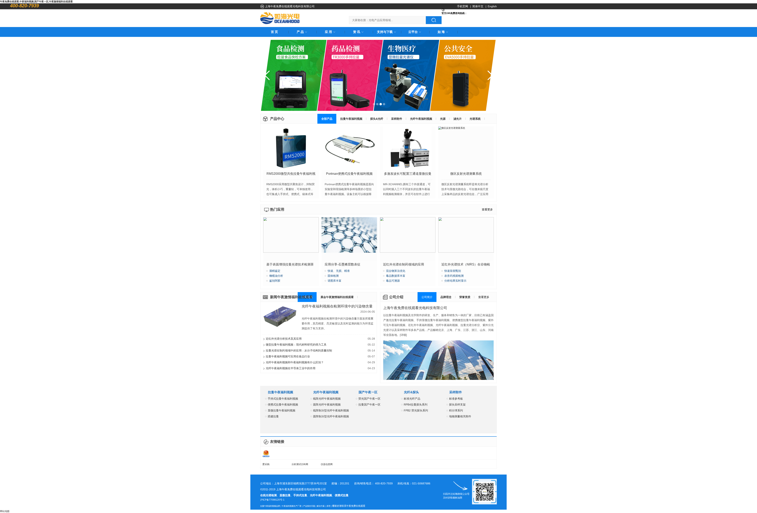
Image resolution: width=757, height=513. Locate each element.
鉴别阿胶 (274, 280)
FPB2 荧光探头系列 (416, 410)
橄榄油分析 (276, 275)
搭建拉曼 (273, 416)
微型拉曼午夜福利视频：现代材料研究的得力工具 (320, 344)
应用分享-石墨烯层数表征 (342, 264)
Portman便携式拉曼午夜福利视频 (349, 173)
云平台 (413, 32)
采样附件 (455, 392)
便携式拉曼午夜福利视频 (283, 404)
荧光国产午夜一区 (369, 398)
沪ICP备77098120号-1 (272, 499)
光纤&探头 (411, 392)
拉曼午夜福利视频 (280, 392)
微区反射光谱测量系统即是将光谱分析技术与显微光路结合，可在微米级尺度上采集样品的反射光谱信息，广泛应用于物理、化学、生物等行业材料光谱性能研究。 (464, 194)
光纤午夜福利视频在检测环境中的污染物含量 (337, 306)
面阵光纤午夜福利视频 (327, 404)
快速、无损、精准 (339, 270)
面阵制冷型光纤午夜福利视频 (331, 416)
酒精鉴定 (274, 270)
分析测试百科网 (300, 464)
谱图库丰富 (334, 280)
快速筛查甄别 (452, 270)
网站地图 (4, 511)
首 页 (274, 32)
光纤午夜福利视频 (325, 392)
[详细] (403, 334)
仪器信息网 (327, 464)
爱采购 (265, 464)
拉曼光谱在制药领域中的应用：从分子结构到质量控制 (320, 350)
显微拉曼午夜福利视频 (281, 410)
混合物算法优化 (395, 270)
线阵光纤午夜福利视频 (327, 398)
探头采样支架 (457, 404)
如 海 (441, 32)
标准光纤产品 (412, 398)
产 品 (300, 32)
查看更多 (487, 209)
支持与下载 (385, 32)
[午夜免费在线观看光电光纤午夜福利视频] (280, 18)
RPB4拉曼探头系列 (415, 404)
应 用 (328, 32)
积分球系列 (456, 410)
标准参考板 (456, 398)
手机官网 (462, 6)
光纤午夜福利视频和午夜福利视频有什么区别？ (320, 362)
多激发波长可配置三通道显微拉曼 (407, 173)
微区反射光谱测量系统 (466, 173)
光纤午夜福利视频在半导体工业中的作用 (320, 368)
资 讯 (356, 32)
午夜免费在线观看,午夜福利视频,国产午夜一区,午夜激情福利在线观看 (36, 1)
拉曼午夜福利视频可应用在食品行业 (320, 356)
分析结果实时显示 (455, 280)
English (492, 6)
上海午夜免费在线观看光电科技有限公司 (415, 308)
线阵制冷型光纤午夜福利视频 (331, 410)
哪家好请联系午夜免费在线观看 (348, 506)
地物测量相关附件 (460, 416)
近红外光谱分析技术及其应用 (320, 338)
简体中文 (477, 6)
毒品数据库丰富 (395, 275)
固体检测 (333, 275)
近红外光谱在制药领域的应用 (403, 264)
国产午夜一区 (368, 392)
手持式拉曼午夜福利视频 (283, 398)
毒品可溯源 (393, 280)
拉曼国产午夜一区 (369, 404)
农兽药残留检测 (454, 275)
